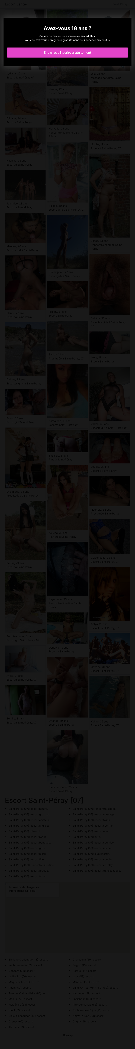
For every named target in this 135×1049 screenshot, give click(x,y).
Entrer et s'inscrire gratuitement (67, 52)
